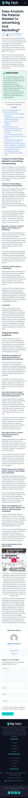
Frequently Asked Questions (10, 127)
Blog (15, 751)
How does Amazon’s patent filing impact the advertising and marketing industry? (14, 136)
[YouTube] (19, 792)
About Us (15, 746)
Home (15, 743)
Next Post (14, 653)
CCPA (15, 763)
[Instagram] (15, 792)
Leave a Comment (7, 33)
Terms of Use (15, 761)
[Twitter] (12, 792)
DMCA (15, 766)
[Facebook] (9, 792)
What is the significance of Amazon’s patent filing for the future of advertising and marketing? (14, 149)
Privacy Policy (15, 758)
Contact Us (15, 748)
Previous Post (14, 650)
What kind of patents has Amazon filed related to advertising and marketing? (13, 130)
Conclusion (7, 125)
